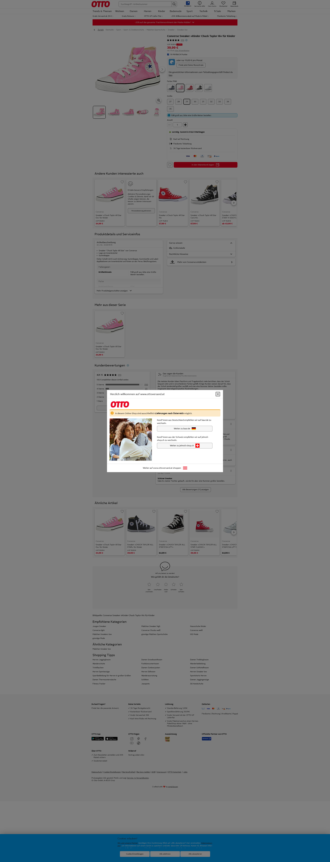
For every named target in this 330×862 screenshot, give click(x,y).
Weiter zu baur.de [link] (182, 428)
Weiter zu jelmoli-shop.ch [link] (182, 445)
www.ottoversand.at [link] (162, 468)
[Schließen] (218, 394)
